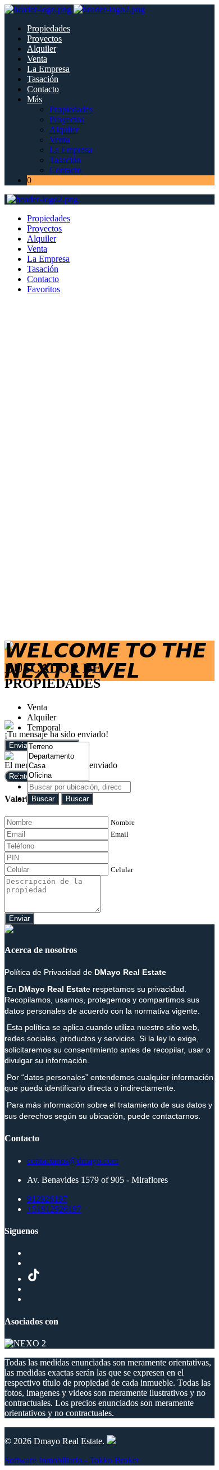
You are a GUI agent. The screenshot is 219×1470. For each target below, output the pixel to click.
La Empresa (48, 69)
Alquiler (41, 48)
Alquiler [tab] (41, 717)
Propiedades (48, 28)
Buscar (42, 799)
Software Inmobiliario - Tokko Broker (71, 1460)
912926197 (47, 1199)
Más (34, 99)
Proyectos (44, 38)
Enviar (19, 918)
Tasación (42, 79)
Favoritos (43, 289)
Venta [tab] (37, 707)
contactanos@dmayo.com (72, 1160)
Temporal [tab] (44, 727)
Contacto (43, 89)
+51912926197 (54, 1209)
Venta (37, 58)
